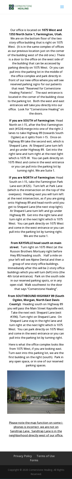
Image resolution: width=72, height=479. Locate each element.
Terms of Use (46, 456)
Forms (34, 460)
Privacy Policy (23, 456)
